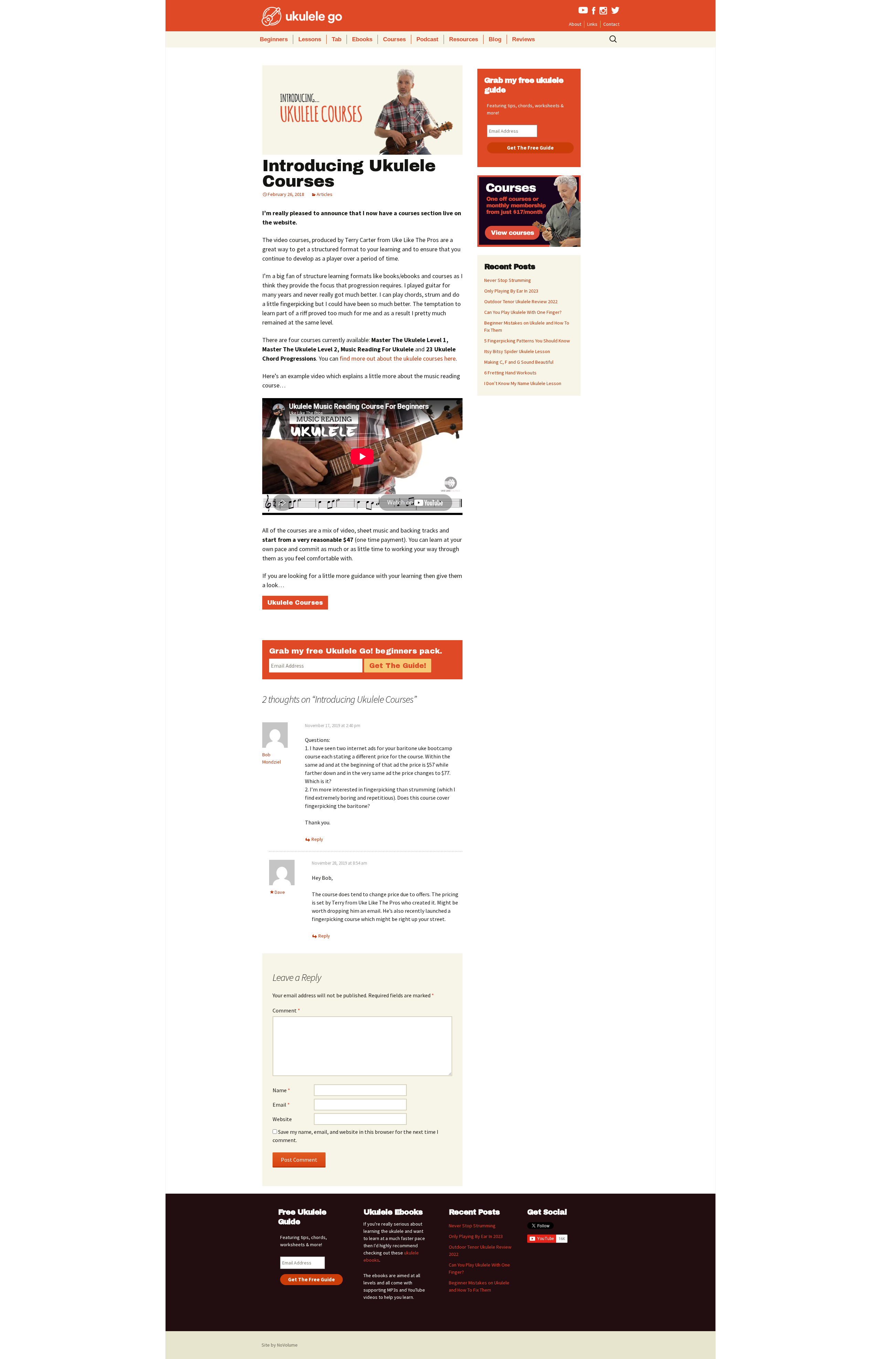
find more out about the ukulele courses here (398, 358)
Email (281, 1104)
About (575, 24)
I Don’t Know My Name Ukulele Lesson (522, 383)
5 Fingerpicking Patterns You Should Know (527, 341)
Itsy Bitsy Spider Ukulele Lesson (517, 351)
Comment (286, 1010)
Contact (611, 24)
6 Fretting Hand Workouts (510, 373)
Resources (463, 39)
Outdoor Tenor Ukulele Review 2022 (521, 301)
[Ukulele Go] (292, 16)
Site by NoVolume (280, 1345)
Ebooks (362, 39)
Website (282, 1119)
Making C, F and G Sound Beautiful (518, 362)
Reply (317, 839)
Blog (495, 39)
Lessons (309, 39)
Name (281, 1090)
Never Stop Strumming (507, 280)
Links (592, 24)
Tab (336, 39)
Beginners (274, 39)
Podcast (427, 39)
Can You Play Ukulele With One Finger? (523, 312)
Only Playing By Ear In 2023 (511, 291)
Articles (324, 194)
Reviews (523, 39)
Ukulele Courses (295, 602)
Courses (394, 39)
